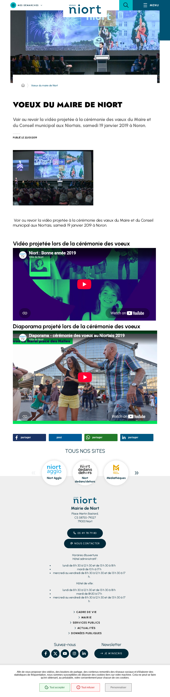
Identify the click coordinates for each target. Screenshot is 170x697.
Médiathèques (116, 478)
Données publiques (86, 633)
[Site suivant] (136, 473)
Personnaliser (118, 687)
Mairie (86, 617)
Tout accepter (57, 687)
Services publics (86, 622)
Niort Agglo (54, 478)
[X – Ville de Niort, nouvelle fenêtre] (55, 653)
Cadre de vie (86, 612)
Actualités (86, 628)
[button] (126, 5)
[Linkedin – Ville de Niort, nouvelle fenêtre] (84, 653)
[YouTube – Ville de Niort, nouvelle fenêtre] (65, 653)
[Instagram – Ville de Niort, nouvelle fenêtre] (74, 653)
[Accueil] (23, 85)
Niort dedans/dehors (85, 479)
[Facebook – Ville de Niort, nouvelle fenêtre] (46, 653)
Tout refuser (88, 687)
